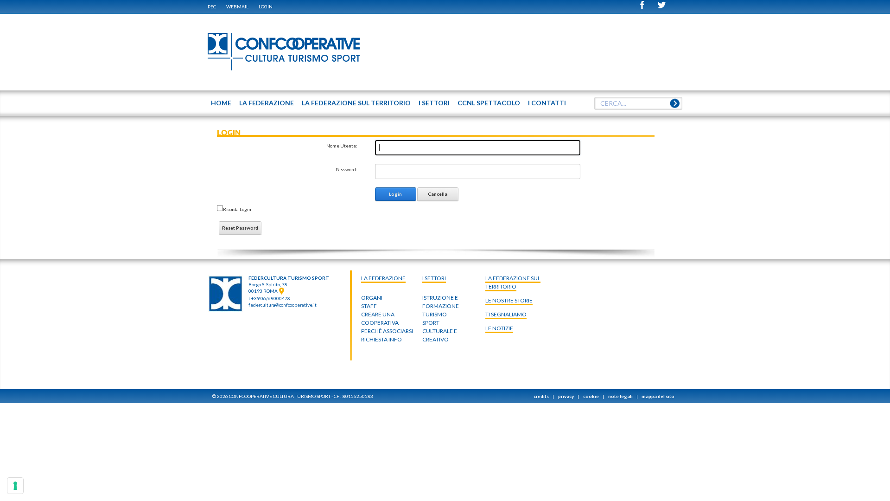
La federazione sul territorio (512, 282)
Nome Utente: (341, 145)
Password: (346, 169)
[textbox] (638, 103)
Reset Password (240, 228)
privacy (566, 396)
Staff (369, 305)
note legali (620, 396)
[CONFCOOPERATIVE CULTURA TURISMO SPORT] (284, 52)
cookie (591, 396)
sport (430, 322)
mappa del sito (658, 396)
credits (541, 396)
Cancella (437, 194)
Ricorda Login (237, 209)
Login (266, 6)
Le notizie (499, 328)
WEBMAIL (237, 6)
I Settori (434, 278)
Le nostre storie (509, 300)
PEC (212, 6)
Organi (371, 297)
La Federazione (383, 278)
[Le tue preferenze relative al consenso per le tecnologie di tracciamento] (15, 486)
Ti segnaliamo (506, 314)
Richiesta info (381, 339)
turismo (434, 314)
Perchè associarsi (387, 331)
